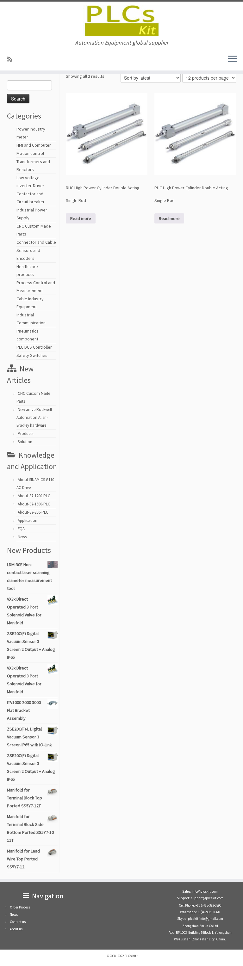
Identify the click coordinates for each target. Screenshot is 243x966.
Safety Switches (31, 355)
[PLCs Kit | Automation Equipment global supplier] (121, 20)
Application (27, 520)
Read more (80, 218)
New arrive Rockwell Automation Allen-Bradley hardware (34, 417)
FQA (21, 528)
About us (16, 929)
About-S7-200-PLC (33, 512)
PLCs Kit (130, 956)
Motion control (30, 153)
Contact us (18, 922)
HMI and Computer (33, 145)
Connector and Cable (36, 242)
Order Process (20, 907)
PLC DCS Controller (34, 347)
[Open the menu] (232, 59)
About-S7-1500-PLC (34, 504)
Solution (25, 441)
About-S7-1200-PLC (34, 495)
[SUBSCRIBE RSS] (11, 59)
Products (25, 433)
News (22, 537)
